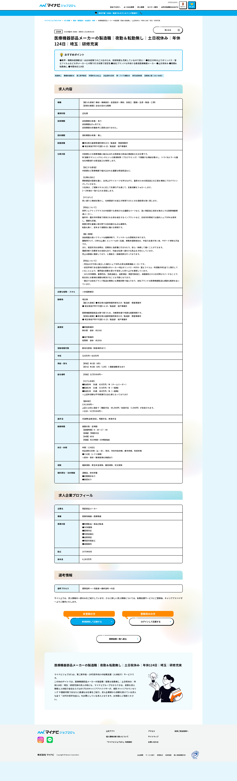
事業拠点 (160, 755)
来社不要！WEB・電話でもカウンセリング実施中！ (119, 13)
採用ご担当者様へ (181, 731)
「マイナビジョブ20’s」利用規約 (119, 742)
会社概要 (140, 755)
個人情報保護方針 (180, 755)
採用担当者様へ (173, 2)
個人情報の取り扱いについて (117, 736)
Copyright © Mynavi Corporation (68, 755)
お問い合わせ (153, 742)
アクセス (151, 731)
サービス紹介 (150, 755)
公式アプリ (110, 731)
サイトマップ (153, 736)
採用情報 (168, 755)
